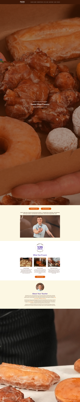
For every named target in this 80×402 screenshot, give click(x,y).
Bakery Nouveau (43, 298)
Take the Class (40, 276)
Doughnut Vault (30, 301)
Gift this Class (46, 208)
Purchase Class (34, 208)
